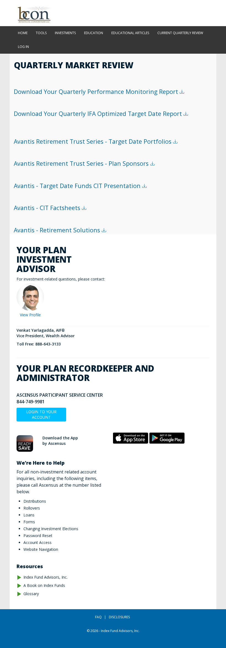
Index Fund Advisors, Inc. (45, 577)
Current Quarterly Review (180, 33)
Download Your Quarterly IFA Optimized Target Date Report (99, 114)
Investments (65, 33)
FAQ (98, 617)
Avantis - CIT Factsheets (48, 208)
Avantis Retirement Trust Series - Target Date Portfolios (93, 141)
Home (23, 33)
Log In (23, 46)
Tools (41, 33)
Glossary (31, 593)
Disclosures (119, 617)
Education (93, 33)
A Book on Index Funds (44, 585)
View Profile (30, 314)
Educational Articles (130, 33)
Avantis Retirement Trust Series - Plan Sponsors (82, 163)
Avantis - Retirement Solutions (58, 230)
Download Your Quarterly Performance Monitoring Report (97, 92)
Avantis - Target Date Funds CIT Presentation (78, 186)
